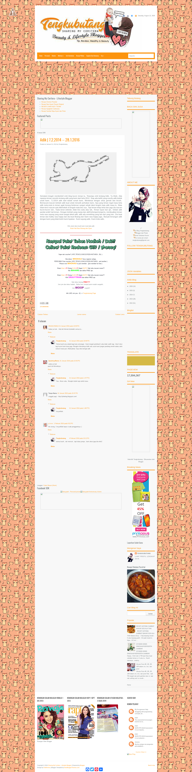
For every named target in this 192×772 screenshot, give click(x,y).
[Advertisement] (96, 78)
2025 (131, 290)
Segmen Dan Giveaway (92, 56)
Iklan (62, 268)
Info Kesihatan (70, 56)
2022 (131, 303)
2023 (131, 299)
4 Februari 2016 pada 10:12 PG (79, 438)
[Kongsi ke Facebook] (47, 303)
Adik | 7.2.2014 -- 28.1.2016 (60, 140)
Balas (50, 332)
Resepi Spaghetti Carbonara (50, 109)
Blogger (140, 462)
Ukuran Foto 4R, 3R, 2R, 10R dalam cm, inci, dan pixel (144, 666)
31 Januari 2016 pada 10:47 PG (68, 393)
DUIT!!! (85, 268)
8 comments (45, 306)
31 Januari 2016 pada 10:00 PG (69, 326)
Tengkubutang (61, 341)
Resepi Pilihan (80, 56)
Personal (47, 56)
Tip (102, 56)
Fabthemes (47, 767)
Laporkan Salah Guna (135, 542)
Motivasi (61, 56)
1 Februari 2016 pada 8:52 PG (63, 423)
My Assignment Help (141, 709)
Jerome (137, 742)
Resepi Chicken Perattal (49, 102)
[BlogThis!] (43, 303)
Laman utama (81, 314)
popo (136, 718)
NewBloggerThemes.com (71, 767)
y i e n (50, 423)
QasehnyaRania (53, 361)
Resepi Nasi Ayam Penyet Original (52, 104)
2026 (131, 286)
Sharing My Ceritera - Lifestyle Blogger (59, 765)
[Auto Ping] (131, 754)
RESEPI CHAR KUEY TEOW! (51, 106)
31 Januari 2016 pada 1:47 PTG (79, 378)
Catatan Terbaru (43, 314)
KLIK (73, 268)
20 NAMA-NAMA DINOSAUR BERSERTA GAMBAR (144, 646)
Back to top (151, 765)
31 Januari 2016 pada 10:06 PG (79, 341)
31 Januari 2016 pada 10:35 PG (70, 361)
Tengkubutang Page (89, 293)
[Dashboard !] (13, 22)
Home (40, 56)
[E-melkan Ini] (41, 303)
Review (54, 56)
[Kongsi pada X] (45, 303)
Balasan (52, 337)
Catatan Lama (119, 314)
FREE (88, 270)
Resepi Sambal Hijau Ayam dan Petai (53, 111)
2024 (131, 295)
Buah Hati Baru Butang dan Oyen (81, 228)
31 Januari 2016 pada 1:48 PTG (79, 408)
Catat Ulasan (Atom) (50, 485)
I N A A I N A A (53, 326)
